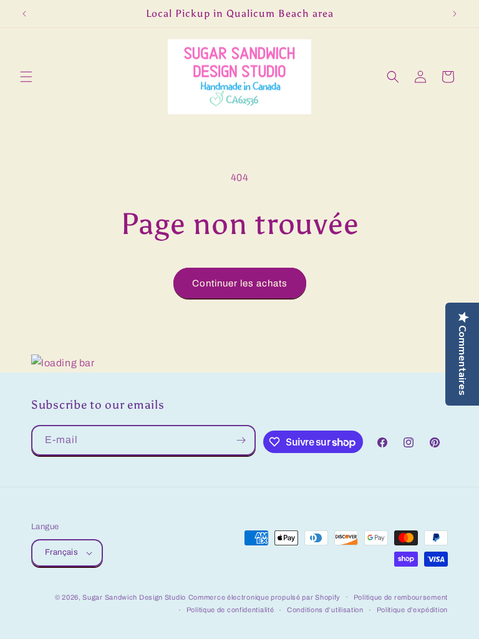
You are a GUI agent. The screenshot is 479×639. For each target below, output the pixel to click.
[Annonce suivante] (454, 13)
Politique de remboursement (401, 597)
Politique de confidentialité (230, 609)
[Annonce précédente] (24, 13)
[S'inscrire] (240, 440)
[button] (26, 76)
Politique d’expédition (412, 609)
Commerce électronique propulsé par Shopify (264, 597)
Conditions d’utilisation (325, 609)
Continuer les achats (240, 283)
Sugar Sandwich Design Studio (134, 597)
